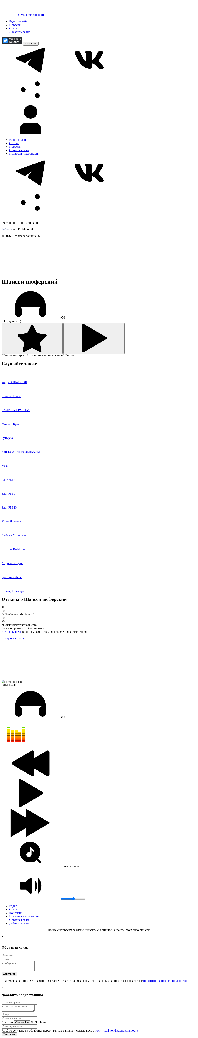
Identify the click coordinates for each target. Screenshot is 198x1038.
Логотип (7, 1022)
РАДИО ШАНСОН (14, 382)
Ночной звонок (12, 521)
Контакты (15, 912)
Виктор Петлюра (13, 591)
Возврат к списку (13, 638)
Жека (5, 465)
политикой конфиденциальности (165, 980)
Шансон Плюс (11, 396)
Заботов (7, 229)
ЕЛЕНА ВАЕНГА (13, 549)
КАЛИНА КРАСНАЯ (16, 410)
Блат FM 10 (9, 507)
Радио (13, 906)
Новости (15, 24)
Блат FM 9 (8, 493)
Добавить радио (19, 31)
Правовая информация (24, 153)
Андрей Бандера (12, 563)
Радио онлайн (18, 21)
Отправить (9, 973)
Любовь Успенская (14, 535)
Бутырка (7, 438)
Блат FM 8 (8, 479)
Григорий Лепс (12, 577)
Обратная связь (19, 150)
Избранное (31, 43)
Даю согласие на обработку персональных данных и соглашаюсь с (71, 1030)
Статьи (14, 28)
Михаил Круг (11, 424)
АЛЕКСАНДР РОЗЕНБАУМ (21, 451)
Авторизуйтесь (11, 631)
